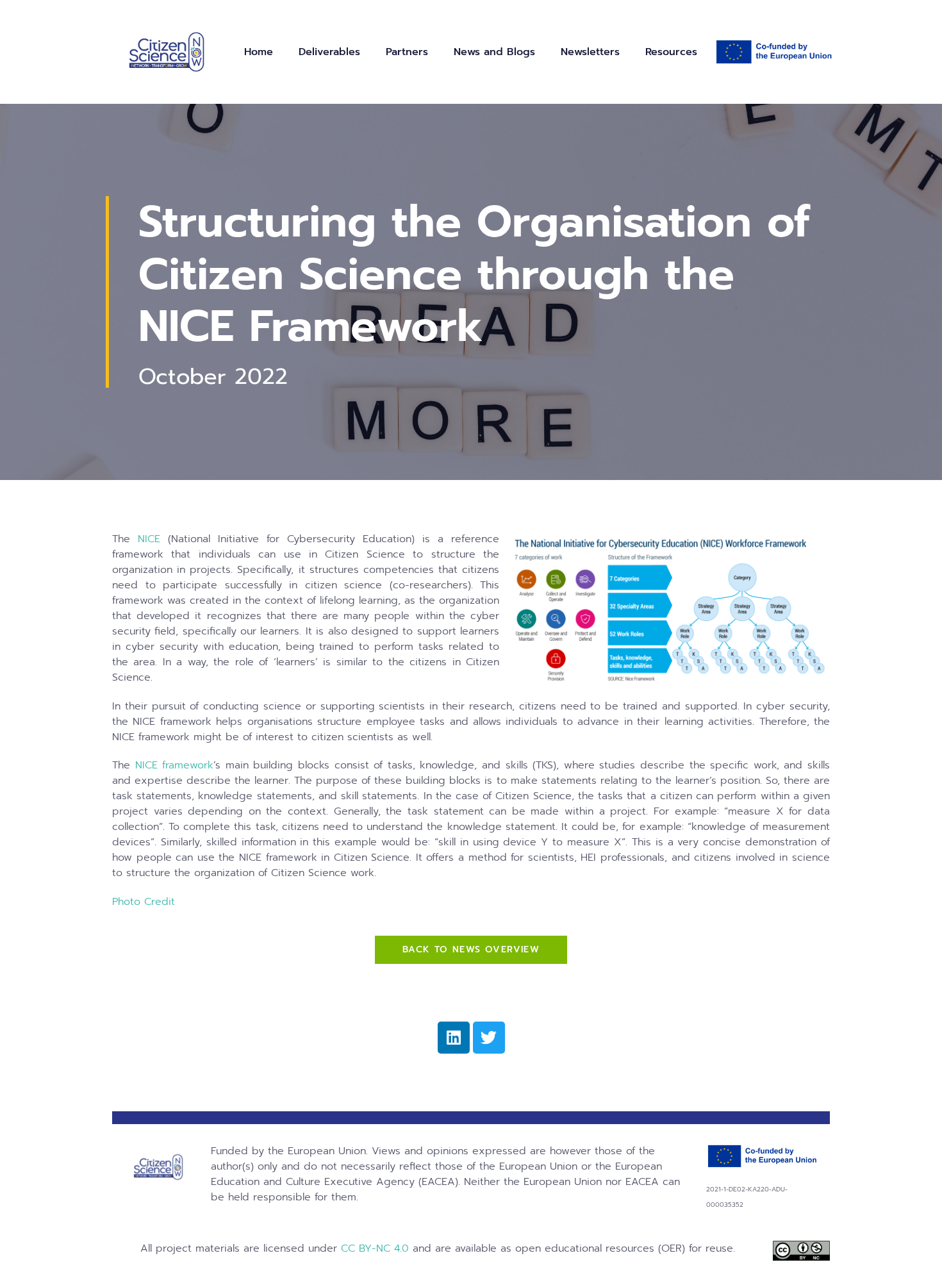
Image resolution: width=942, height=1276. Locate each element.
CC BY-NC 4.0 (375, 1248)
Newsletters (590, 52)
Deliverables (329, 52)
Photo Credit (143, 901)
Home (258, 52)
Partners (407, 52)
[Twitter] (489, 1038)
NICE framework (171, 765)
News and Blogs (494, 52)
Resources (671, 52)
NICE (149, 539)
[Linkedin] (454, 1038)
